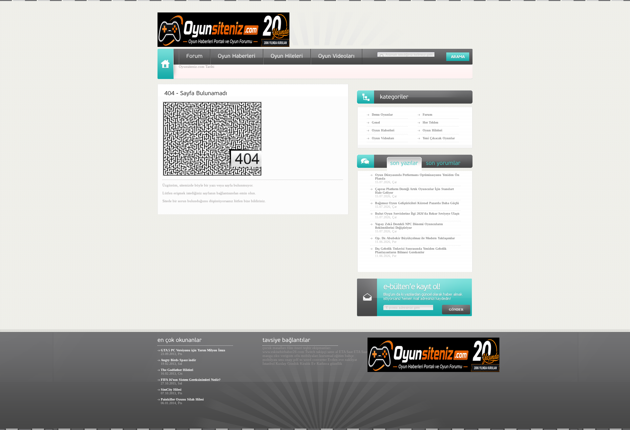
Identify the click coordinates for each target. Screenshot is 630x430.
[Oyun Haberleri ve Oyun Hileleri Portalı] (223, 46)
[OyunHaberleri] (237, 56)
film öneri (294, 348)
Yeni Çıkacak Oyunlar (439, 138)
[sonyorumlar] (443, 164)
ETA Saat (346, 352)
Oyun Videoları (383, 138)
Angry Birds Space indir (178, 360)
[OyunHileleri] (287, 56)
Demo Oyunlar (382, 114)
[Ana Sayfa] (168, 78)
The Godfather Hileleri (177, 370)
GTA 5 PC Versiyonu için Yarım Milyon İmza (193, 350)
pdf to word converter (310, 360)
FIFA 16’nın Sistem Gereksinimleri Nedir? (190, 379)
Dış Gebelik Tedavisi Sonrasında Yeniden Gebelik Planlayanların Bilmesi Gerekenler (411, 250)
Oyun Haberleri (383, 130)
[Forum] (194, 56)
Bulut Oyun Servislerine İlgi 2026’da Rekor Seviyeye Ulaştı (417, 213)
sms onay (285, 360)
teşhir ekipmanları (316, 348)
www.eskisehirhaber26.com (283, 352)
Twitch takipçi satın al (321, 352)
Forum (427, 114)
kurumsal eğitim (331, 356)
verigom (287, 356)
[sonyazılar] (404, 164)
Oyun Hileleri (432, 130)
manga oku (271, 356)
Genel (376, 122)
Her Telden (430, 122)
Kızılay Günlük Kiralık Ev (296, 363)
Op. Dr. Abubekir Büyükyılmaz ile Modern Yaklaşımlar (415, 238)
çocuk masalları (274, 348)
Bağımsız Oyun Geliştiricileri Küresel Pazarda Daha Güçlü (417, 203)
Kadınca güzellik (329, 363)
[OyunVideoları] (336, 56)
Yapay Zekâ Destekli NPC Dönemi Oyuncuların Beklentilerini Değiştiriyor (409, 225)
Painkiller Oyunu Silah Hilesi (182, 399)
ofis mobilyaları (306, 356)
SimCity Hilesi (171, 389)
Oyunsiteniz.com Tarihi (196, 66)
